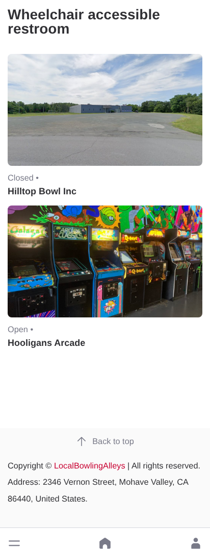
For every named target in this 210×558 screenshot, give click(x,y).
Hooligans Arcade (46, 343)
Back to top (113, 441)
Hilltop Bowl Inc (42, 191)
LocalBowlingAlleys (89, 466)
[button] (14, 543)
